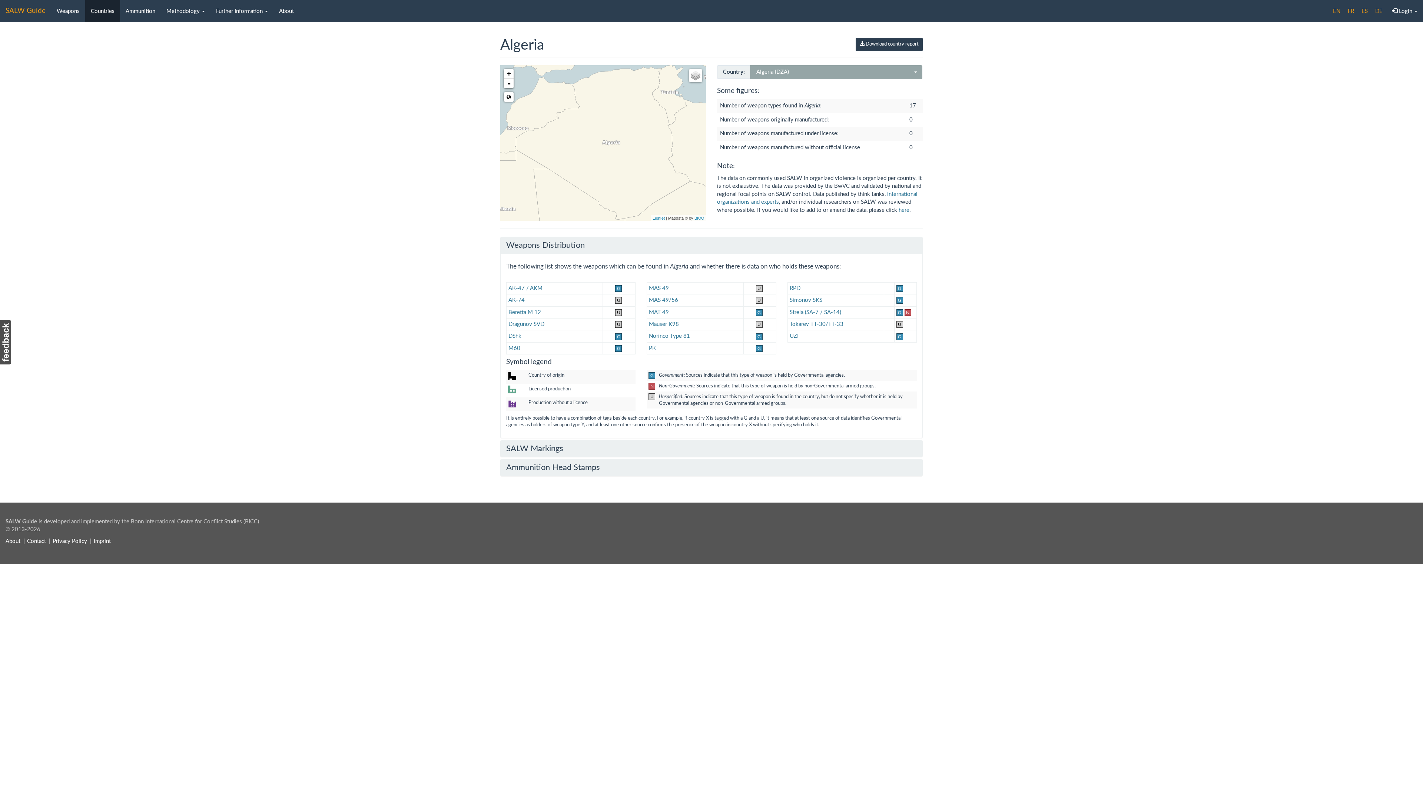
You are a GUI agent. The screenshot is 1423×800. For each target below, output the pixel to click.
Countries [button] (103, 11)
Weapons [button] (68, 11)
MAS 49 (659, 288)
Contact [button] (36, 541)
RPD (795, 288)
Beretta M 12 (524, 312)
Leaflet (659, 218)
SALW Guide (26, 10)
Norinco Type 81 (669, 336)
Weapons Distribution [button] (545, 245)
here (904, 210)
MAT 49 (659, 312)
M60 (514, 348)
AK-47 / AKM (525, 288)
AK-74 (516, 300)
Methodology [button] (183, 11)
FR (1351, 11)
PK (652, 348)
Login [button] (1405, 11)
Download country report (892, 44)
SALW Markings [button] (534, 448)
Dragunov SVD (526, 324)
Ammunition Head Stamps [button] (553, 467)
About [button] (286, 11)
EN (1336, 11)
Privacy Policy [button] (70, 541)
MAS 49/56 (663, 300)
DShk (514, 336)
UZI (794, 336)
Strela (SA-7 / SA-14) (815, 312)
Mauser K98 (664, 324)
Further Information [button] (240, 11)
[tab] (711, 245)
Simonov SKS (806, 300)
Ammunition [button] (140, 11)
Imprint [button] (102, 541)
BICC (699, 218)
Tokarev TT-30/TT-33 (816, 324)
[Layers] (695, 75)
